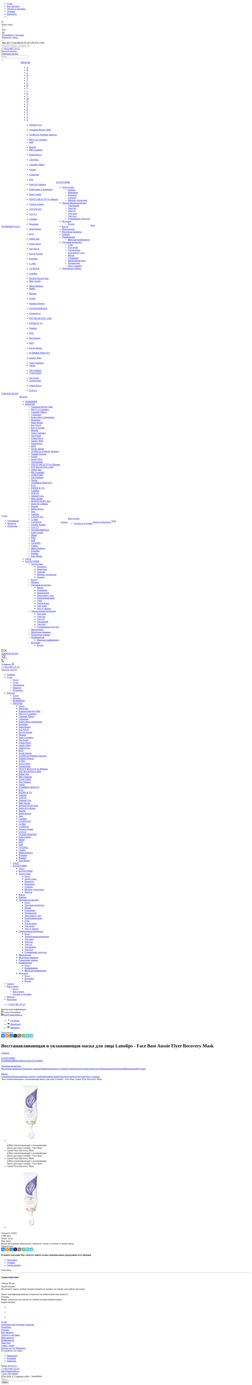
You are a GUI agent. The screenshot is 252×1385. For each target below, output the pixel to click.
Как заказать (7, 1332)
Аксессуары (30, 879)
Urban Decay (35, 385)
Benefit (32, 147)
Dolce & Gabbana (37, 184)
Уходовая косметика (34, 905)
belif (31, 142)
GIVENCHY (35, 209)
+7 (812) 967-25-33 (10, 48)
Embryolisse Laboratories (41, 189)
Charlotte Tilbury (37, 164)
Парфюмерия (31, 968)
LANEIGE (34, 268)
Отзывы (5, 1330)
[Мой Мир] (11, 1035)
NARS (32, 298)
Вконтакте (15, 1024)
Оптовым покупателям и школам (17, 1324)
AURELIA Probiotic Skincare (43, 134)
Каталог (17, 698)
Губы (60, 1076)
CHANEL (34, 159)
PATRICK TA (36, 323)
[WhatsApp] (23, 1035)
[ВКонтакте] (3, 1035)
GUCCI (33, 214)
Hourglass (33, 224)
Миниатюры (130, 1068)
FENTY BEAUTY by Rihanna (43, 199)
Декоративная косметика (36, 936)
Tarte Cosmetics (36, 363)
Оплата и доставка (10, 1335)
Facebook (15, 1020)
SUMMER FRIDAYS (39, 353)
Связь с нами (7, 1345)
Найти (5, 1382)
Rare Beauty (35, 338)
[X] (15, 1035)
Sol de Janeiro (35, 348)
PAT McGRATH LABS (40, 318)
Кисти (68, 1068)
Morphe (32, 293)
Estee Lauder (35, 194)
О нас (16, 682)
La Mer (32, 263)
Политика (6, 1327)
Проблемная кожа (49, 1076)
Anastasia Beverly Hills (40, 130)
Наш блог (6, 1343)
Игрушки (29, 978)
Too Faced (34, 378)
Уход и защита (93, 1076)
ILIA (31, 234)
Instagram (15, 1027)
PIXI (31, 333)
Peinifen (33, 328)
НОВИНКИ (7, 1061)
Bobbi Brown (35, 155)
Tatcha (32, 365)
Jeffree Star (34, 239)
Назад (16, 680)
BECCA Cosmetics (38, 139)
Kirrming (33, 258)
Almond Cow (35, 125)
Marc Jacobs (35, 281)
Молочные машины (11, 1068)
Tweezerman (35, 380)
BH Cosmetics (36, 150)
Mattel (32, 288)
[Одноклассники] (7, 1035)
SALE (26, 1061)
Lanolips (33, 273)
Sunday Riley (35, 358)
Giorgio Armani (36, 204)
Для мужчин (69, 1076)
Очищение (6, 1076)
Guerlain (33, 219)
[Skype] (27, 1035)
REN (31, 343)
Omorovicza (35, 313)
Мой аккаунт (7, 1337)
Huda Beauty (35, 229)
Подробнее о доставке (13, 35)
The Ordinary (35, 370)
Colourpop (34, 174)
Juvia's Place (35, 244)
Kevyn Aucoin (36, 253)
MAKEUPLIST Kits (39, 278)
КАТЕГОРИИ (26, 871)
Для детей (81, 1076)
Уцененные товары (30, 1068)
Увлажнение (18, 1076)
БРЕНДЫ (23, 708)
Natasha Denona (36, 303)
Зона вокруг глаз (32, 1076)
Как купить (18, 991)
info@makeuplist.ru (13, 1015)
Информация (7, 1340)
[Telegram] (31, 1035)
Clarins (32, 169)
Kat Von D (34, 249)
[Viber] (19, 1035)
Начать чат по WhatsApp (13, 1348)
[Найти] (2, 60)
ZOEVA (33, 390)
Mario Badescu (36, 286)
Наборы (75, 1068)
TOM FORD (35, 373)
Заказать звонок (9, 669)
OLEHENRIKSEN (38, 308)
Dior (31, 179)
